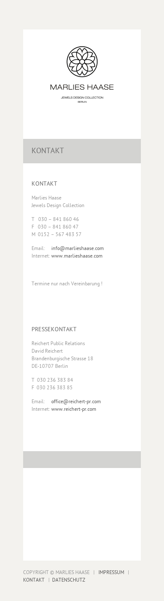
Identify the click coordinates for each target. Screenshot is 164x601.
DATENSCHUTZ (68, 580)
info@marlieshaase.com (77, 248)
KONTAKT (34, 580)
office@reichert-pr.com (76, 402)
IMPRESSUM (111, 572)
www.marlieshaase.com (77, 256)
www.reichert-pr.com (73, 409)
